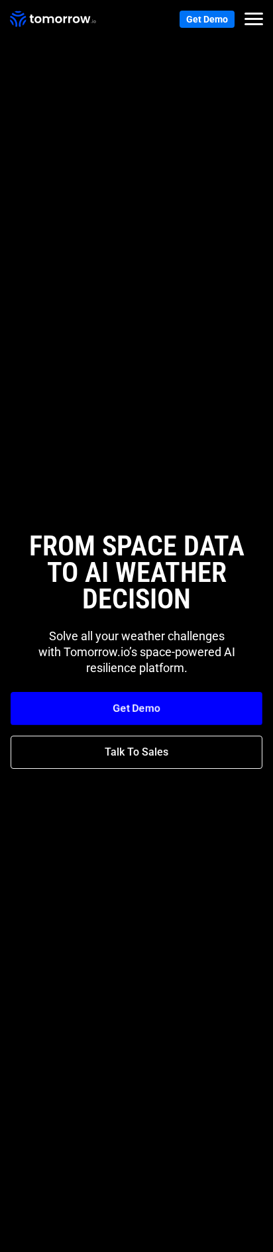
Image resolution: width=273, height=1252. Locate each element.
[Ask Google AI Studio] (192, 1236)
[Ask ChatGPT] (145, 1236)
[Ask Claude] (169, 1236)
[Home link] (53, 19)
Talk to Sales (136, 752)
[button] (254, 19)
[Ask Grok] (216, 1236)
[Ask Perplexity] (240, 1236)
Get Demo (207, 19)
